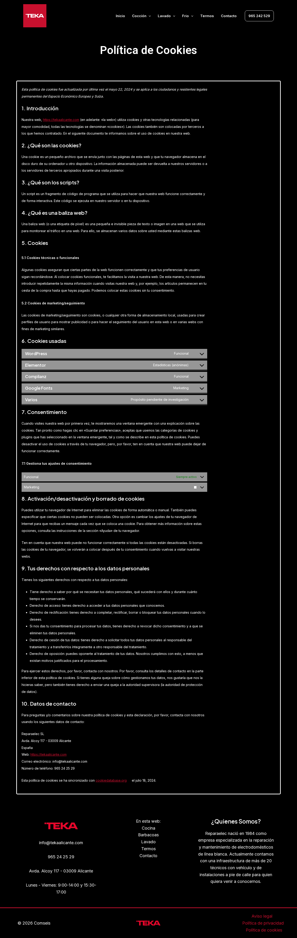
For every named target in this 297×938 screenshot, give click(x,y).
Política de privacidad (263, 923)
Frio (185, 16)
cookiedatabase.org (111, 780)
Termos (207, 16)
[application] (148, 16)
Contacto (229, 16)
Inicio (120, 16)
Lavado (164, 16)
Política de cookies (264, 930)
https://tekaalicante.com (61, 120)
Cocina (148, 828)
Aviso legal (262, 916)
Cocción (139, 16)
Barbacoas (148, 834)
